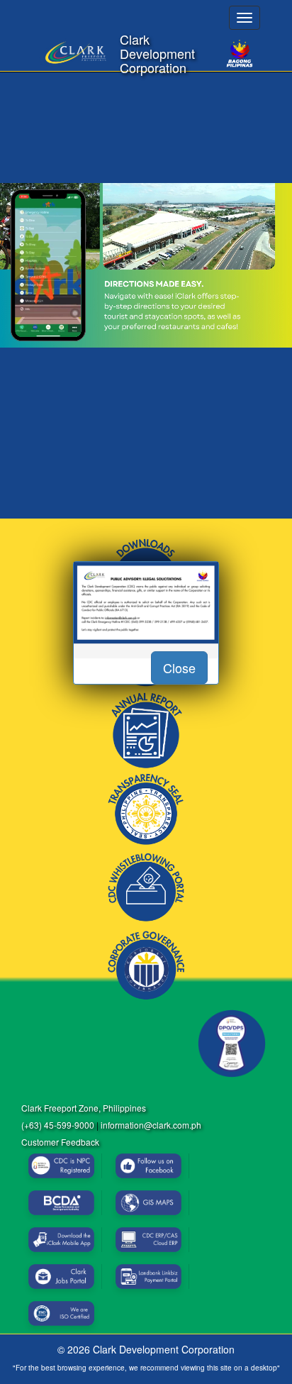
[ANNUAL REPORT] (146, 731)
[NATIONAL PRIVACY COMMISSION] (232, 1043)
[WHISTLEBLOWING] (146, 887)
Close (179, 667)
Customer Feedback (60, 1142)
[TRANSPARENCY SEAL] (146, 809)
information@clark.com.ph (151, 1125)
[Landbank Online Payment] (148, 1276)
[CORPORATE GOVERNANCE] (146, 965)
